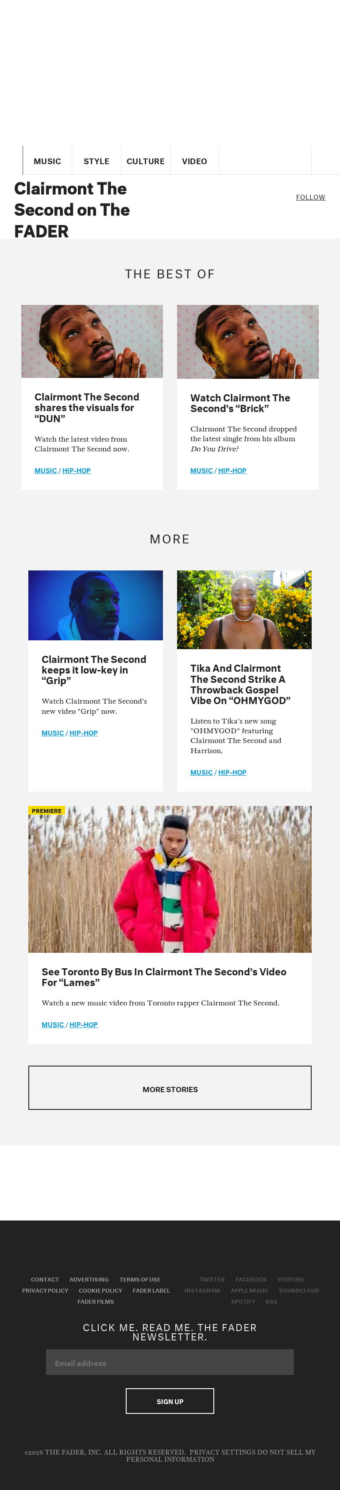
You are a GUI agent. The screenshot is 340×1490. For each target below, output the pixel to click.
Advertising (89, 1278)
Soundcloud (299, 1289)
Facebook (251, 1278)
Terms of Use (140, 1278)
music (46, 469)
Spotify (243, 1300)
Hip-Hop (76, 469)
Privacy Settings (222, 1452)
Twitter (212, 1278)
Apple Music (249, 1289)
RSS (272, 1300)
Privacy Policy (45, 1289)
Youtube (291, 1278)
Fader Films (95, 1300)
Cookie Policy (100, 1289)
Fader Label (151, 1289)
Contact (45, 1278)
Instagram (202, 1289)
